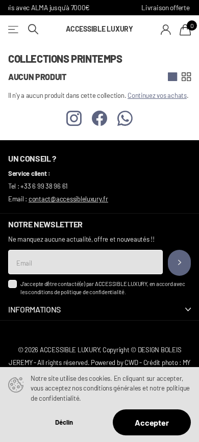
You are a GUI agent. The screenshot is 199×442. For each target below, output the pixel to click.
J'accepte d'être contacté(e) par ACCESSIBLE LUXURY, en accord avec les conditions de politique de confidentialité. (102, 288)
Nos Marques (14, 29)
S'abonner (179, 263)
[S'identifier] (166, 29)
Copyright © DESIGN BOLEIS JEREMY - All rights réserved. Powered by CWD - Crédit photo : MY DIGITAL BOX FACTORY (99, 362)
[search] (33, 29)
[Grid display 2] (186, 77)
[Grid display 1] (172, 77)
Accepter (152, 422)
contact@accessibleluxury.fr (68, 199)
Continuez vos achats (157, 95)
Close (99, 309)
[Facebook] (99, 118)
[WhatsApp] (125, 118)
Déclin (63, 422)
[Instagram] (74, 118)
